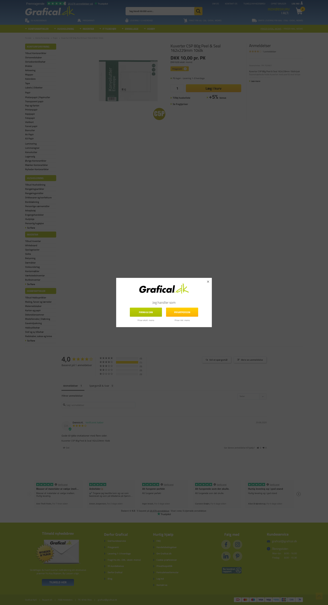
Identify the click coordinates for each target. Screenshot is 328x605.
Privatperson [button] (182, 312)
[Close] (208, 281)
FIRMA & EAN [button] (146, 312)
